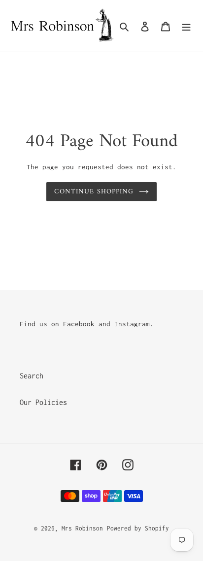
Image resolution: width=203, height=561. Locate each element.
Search (31, 376)
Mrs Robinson (82, 528)
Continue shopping (94, 192)
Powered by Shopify (138, 528)
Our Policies (43, 402)
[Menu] (186, 26)
